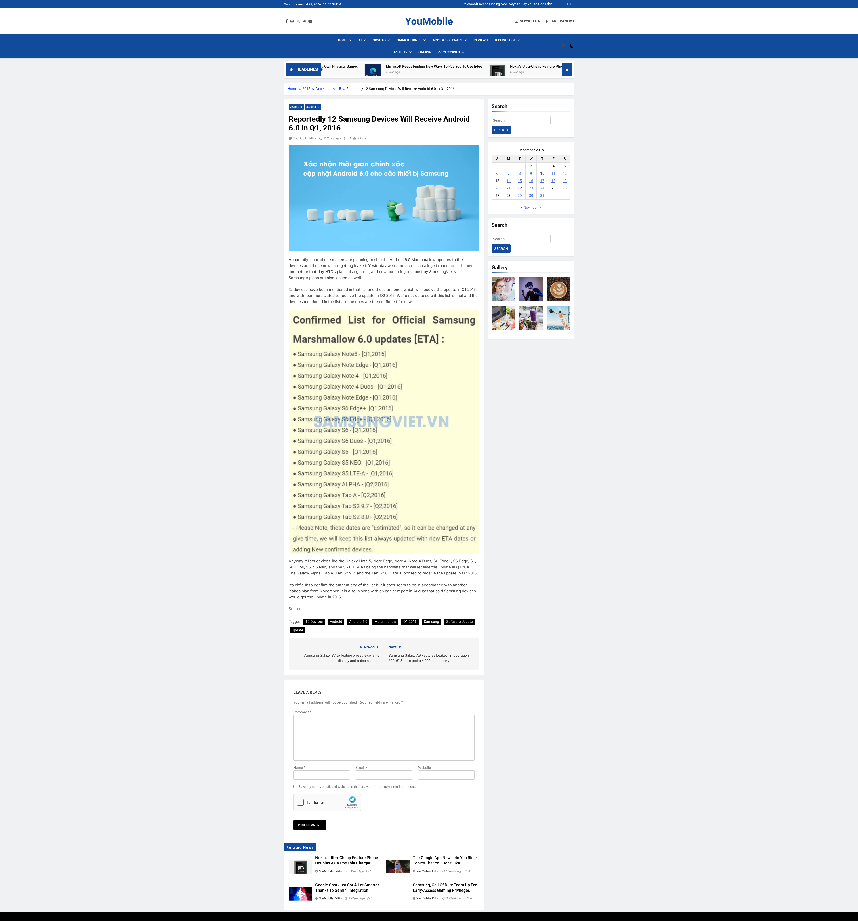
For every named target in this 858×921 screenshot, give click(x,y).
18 (553, 181)
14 (509, 181)
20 (497, 188)
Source (295, 608)
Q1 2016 (410, 622)
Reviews (481, 40)
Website (424, 767)
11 (553, 173)
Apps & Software (448, 40)
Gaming (424, 52)
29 (520, 195)
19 (565, 181)
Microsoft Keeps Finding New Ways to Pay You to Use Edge (507, 3)
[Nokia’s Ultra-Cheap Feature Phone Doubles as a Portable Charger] (429, 72)
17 (542, 181)
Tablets (400, 52)
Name (299, 767)
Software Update (459, 622)
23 (531, 188)
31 (542, 195)
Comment (302, 712)
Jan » (536, 207)
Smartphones (409, 40)
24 (542, 188)
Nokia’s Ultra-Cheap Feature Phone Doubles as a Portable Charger (495, 66)
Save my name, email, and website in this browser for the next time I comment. (357, 787)
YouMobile (429, 21)
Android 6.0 (358, 622)
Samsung (312, 107)
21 (509, 188)
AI (360, 40)
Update (297, 630)
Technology (505, 40)
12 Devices (314, 622)
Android (296, 107)
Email (361, 767)
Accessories (449, 52)
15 (520, 181)
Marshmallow (385, 622)
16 (531, 181)
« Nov (525, 207)
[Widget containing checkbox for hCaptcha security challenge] (327, 802)
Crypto (379, 40)
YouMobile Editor (304, 138)
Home (342, 40)
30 (531, 195)
